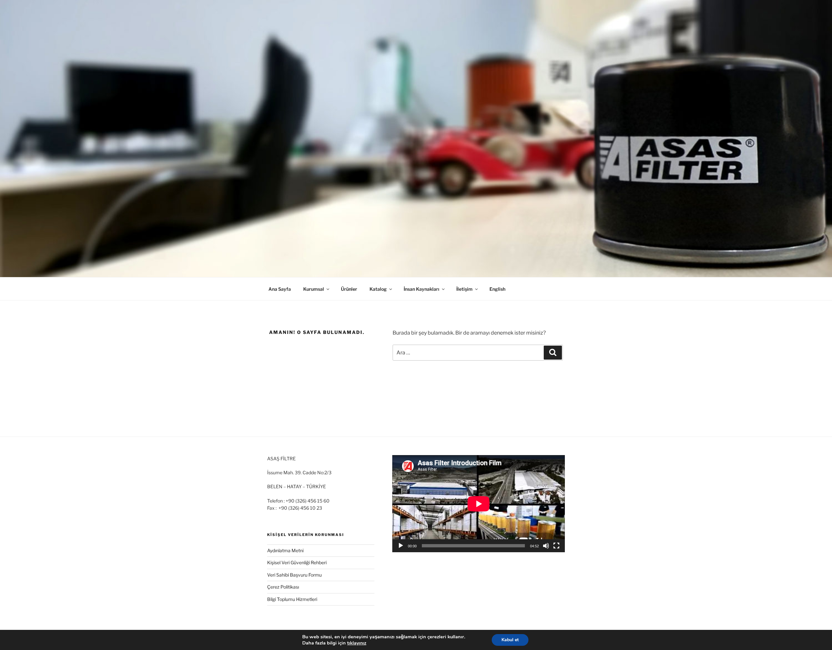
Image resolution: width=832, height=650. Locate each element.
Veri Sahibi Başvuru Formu (294, 575)
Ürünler (349, 289)
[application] (478, 503)
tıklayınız (356, 643)
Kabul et (510, 640)
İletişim (464, 289)
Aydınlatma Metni (285, 550)
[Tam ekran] (556, 545)
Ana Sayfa (279, 289)
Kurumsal (313, 289)
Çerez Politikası (283, 587)
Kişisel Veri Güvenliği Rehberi (297, 562)
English (497, 289)
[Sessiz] (546, 545)
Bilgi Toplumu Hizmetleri (292, 599)
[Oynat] (400, 545)
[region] (416, 138)
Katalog (378, 289)
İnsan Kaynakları (421, 289)
